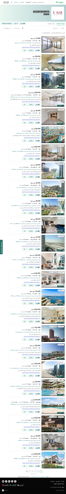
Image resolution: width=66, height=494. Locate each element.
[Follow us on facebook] (15, 481)
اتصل (15, 23)
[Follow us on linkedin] (9, 481)
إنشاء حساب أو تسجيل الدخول (6, 2)
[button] (62, 28)
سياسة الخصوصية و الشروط (59, 484)
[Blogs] (16, 2)
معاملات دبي (22, 2)
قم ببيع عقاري (35, 2)
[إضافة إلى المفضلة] (43, 51)
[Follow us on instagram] (6, 481)
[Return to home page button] (59, 2)
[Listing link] (36, 44)
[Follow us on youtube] (3, 481)
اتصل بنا (52, 481)
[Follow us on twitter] (12, 481)
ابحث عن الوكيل (41, 2)
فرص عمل (57, 481)
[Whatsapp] (25, 50)
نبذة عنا (62, 481)
